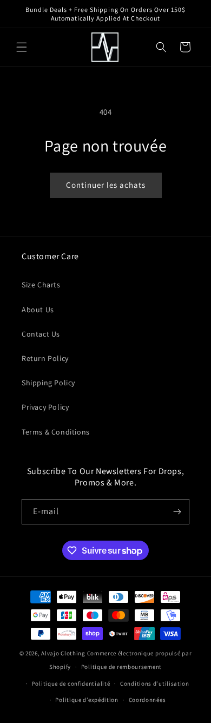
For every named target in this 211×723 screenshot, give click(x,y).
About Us (38, 309)
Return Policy (45, 358)
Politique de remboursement (121, 667)
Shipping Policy (48, 382)
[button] (22, 47)
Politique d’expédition (86, 700)
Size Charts (41, 285)
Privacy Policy (45, 407)
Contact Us (41, 334)
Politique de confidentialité (71, 683)
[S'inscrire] (177, 511)
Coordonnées (147, 700)
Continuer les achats (106, 185)
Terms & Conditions (56, 432)
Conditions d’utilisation (154, 683)
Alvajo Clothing (63, 653)
